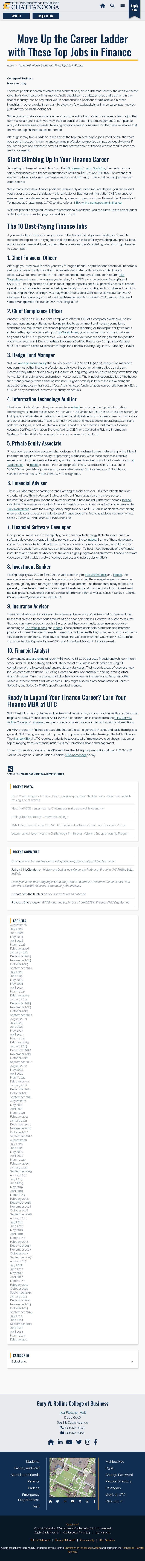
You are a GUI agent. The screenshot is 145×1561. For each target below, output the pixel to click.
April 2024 (16, 987)
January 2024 (19, 999)
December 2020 (20, 1124)
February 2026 (19, 948)
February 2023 (19, 1042)
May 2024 (16, 983)
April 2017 (16, 1277)
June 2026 (17, 933)
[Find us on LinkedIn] (60, 1443)
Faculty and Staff (26, 1468)
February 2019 (19, 1198)
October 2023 (19, 1011)
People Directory (119, 1481)
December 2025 (20, 956)
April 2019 (16, 1191)
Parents (33, 1481)
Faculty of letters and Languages (32, 882)
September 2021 (21, 1097)
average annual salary (32, 363)
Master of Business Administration (42, 774)
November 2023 (20, 1007)
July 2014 (16, 1316)
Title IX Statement (40, 1540)
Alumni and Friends (25, 1475)
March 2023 (17, 1038)
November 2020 (20, 1128)
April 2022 (16, 1073)
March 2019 (17, 1195)
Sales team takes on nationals (67, 894)
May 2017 (16, 1273)
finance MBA (21, 738)
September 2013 (21, 1324)
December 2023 (20, 1003)
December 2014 (20, 1300)
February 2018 (19, 1241)
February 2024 (19, 995)
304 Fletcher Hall (72, 1412)
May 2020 (16, 1152)
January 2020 (19, 1167)
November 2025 (20, 960)
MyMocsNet (115, 1461)
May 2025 (16, 979)
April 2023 (16, 1034)
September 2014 (21, 1312)
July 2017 (16, 1265)
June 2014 (16, 1320)
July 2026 (16, 929)
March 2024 (18, 991)
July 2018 (16, 1222)
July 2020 (16, 1144)
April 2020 (16, 1155)
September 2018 (21, 1214)
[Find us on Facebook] (94, 1501)
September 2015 (21, 1292)
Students (32, 1461)
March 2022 (17, 1077)
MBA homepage (76, 755)
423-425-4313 (75, 1427)
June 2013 (16, 1327)
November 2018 (20, 1206)
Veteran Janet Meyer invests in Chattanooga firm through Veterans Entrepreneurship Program (70, 833)
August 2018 (18, 1218)
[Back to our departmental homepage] (50, 1501)
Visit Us (16, 16)
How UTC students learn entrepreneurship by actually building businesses (69, 861)
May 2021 (16, 1105)
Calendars (113, 1488)
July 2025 (16, 972)
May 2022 (16, 1069)
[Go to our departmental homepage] (51, 1443)
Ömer (15, 861)
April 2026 (16, 940)
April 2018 (16, 1234)
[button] (112, 5)
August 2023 (18, 1019)
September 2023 (21, 1015)
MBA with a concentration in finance (97, 202)
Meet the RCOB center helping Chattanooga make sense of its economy (57, 808)
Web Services (107, 1540)
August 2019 (18, 1175)
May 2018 (16, 1230)
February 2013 (19, 1339)
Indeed (75, 407)
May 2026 (16, 936)
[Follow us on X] (80, 1501)
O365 (110, 1468)
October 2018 (19, 1210)
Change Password (119, 1475)
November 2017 (20, 1249)
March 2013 (17, 1335)
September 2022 (21, 1062)
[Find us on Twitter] (79, 1443)
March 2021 (17, 1112)
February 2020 (19, 1163)
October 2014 (19, 1308)
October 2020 (19, 1132)
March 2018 (17, 1238)
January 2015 (18, 1296)
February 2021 (19, 1116)
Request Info (46, 16)
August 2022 (18, 1066)
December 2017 (20, 1245)
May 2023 (16, 1030)
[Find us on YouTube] (69, 1443)
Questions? (72, 1524)
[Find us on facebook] (95, 1443)
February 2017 (19, 1284)
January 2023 (18, 1046)
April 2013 (16, 1331)
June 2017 (16, 1269)
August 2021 (18, 1101)
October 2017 (19, 1253)
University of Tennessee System (83, 1547)
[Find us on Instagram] (88, 1443)
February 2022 (19, 1081)
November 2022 (20, 1054)
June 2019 (16, 1183)
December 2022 (20, 1050)
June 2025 (16, 976)
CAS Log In (114, 1501)
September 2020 (21, 1136)
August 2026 (18, 925)
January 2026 (19, 952)
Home (10, 65)
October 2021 (19, 1093)
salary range (36, 658)
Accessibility (87, 1540)
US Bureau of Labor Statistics (85, 168)
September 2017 (21, 1257)
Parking (33, 1488)
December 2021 (20, 1089)
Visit (36, 1506)
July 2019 (16, 1179)
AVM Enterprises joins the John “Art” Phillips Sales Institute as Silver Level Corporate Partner (68, 825)
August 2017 (18, 1261)
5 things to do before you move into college (39, 817)
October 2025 (19, 964)
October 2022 (19, 1058)
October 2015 (19, 1288)
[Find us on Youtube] (72, 1501)
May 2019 (16, 1187)
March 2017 (17, 1281)
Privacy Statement (65, 1540)
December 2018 (20, 1202)
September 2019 (21, 1171)
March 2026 (18, 944)
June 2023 (16, 1026)
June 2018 (16, 1226)
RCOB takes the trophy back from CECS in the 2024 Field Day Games (85, 902)
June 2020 (17, 1148)
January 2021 (18, 1120)
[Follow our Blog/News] (57, 1501)
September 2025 (21, 968)
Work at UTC (115, 1494)
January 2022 (18, 1085)
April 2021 (16, 1109)
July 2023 (16, 1022)
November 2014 (20, 1304)
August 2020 (18, 1140)
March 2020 (18, 1159)
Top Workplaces (67, 332)
